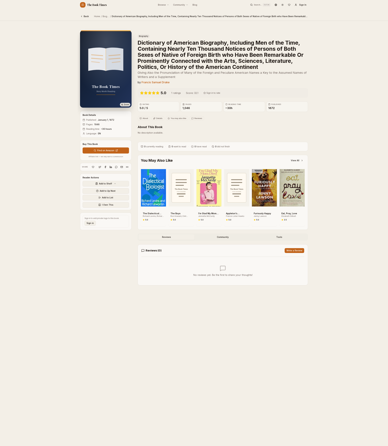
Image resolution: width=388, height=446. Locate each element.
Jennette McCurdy (206, 216)
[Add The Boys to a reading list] (189, 173)
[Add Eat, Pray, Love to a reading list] (300, 173)
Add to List (107, 197)
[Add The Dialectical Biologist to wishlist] (162, 179)
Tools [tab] (279, 237)
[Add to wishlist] (93, 167)
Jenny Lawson (260, 216)
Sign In (302, 4)
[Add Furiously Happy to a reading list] (273, 173)
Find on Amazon (105, 150)
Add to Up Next (107, 191)
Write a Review (294, 250)
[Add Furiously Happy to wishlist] (273, 179)
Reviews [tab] (166, 237)
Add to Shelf (105, 183)
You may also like (178, 118)
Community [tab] (223, 237)
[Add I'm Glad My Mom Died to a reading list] (217, 173)
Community (179, 4)
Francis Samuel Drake (156, 82)
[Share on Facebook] (105, 167)
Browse (162, 4)
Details (159, 118)
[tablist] (223, 237)
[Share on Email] (121, 167)
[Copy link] (127, 167)
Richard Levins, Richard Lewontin (153, 216)
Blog (194, 4)
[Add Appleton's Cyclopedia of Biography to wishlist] (245, 179)
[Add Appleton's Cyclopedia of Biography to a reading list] (245, 173)
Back (86, 16)
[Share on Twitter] (99, 167)
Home (97, 16)
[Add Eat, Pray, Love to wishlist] (300, 179)
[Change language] (276, 5)
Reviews (198, 118)
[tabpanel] (223, 264)
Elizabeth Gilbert (288, 216)
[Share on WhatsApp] (116, 167)
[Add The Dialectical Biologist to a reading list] (162, 173)
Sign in (90, 223)
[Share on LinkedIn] (110, 167)
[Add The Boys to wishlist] (189, 179)
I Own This (107, 204)
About (145, 118)
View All (295, 160)
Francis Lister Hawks (235, 216)
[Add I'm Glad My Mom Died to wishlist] (217, 179)
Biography (108, 16)
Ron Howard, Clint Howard (178, 216)
